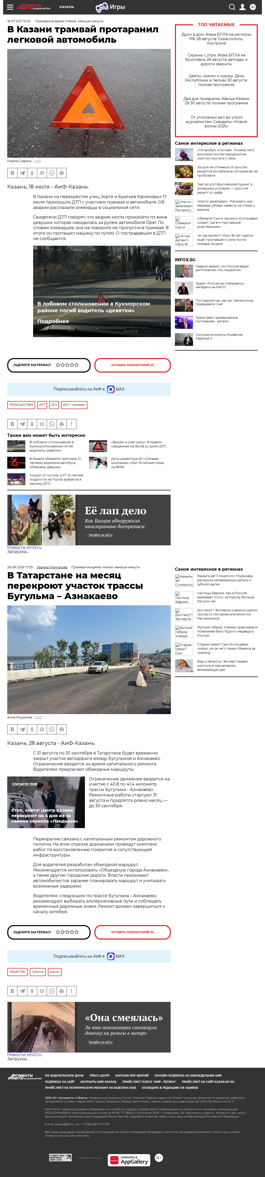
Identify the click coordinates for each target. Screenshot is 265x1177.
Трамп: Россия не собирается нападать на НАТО (220, 285)
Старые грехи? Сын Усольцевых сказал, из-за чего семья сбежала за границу (226, 648)
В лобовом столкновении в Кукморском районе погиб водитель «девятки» (93, 307)
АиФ (37, 161)
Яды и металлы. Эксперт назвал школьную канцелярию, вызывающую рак (222, 665)
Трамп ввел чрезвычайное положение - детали (217, 319)
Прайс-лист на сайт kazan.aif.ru (208, 1082)
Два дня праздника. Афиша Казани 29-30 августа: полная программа (216, 101)
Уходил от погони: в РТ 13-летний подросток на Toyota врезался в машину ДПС (56, 479)
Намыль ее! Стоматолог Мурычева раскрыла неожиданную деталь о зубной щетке (225, 580)
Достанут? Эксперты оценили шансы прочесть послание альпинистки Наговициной (227, 614)
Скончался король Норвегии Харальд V (219, 336)
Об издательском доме (64, 1075)
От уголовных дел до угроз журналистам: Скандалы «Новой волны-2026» (216, 121)
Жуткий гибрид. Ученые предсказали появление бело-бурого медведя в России (227, 631)
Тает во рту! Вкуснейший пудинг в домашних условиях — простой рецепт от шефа (224, 188)
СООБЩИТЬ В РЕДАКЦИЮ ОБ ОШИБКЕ (170, 1087)
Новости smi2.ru (24, 547)
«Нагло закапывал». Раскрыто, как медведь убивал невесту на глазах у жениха (226, 205)
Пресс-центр (99, 1075)
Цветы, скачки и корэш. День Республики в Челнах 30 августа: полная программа (216, 80)
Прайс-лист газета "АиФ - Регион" (149, 1082)
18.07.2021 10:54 (19, 21)
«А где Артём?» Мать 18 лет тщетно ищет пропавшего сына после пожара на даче (225, 240)
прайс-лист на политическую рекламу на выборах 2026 (90, 1087)
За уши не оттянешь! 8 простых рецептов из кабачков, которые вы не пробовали (227, 171)
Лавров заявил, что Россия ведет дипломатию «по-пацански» (222, 268)
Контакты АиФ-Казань (98, 1082)
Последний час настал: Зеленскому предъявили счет (225, 302)
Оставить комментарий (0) (132, 365)
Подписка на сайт (60, 1082)
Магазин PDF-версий (132, 1075)
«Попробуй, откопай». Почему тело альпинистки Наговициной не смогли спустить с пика (225, 154)
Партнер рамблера (89, 1157)
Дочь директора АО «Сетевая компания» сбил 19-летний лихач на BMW (137, 463)
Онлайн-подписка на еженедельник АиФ (188, 1075)
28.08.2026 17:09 (20, 567)
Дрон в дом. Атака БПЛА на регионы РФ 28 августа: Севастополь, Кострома (216, 39)
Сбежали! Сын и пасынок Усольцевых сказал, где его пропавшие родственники (227, 222)
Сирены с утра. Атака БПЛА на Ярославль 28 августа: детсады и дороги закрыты (216, 59)
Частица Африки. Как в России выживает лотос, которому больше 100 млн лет (225, 597)
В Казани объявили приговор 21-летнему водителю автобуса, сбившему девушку (56, 463)
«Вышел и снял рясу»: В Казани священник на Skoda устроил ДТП (138, 444)
